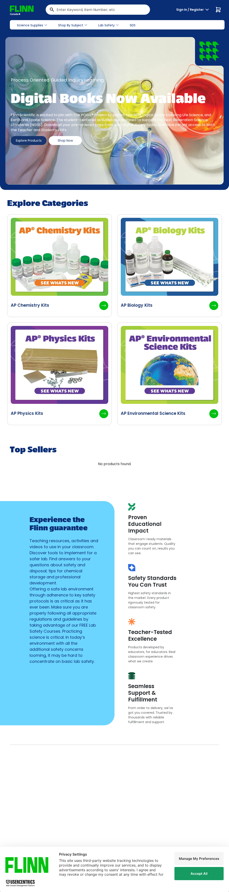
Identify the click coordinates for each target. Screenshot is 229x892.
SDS (133, 25)
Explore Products (29, 140)
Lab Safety (106, 25)
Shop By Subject (70, 25)
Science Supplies (30, 25)
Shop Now (65, 140)
